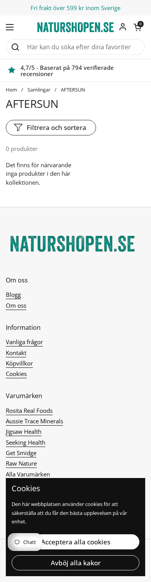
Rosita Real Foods (29, 410)
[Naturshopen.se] (75, 27)
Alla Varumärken (28, 474)
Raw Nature (21, 463)
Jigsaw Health (23, 431)
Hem (11, 89)
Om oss (16, 305)
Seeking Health (25, 442)
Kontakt (16, 353)
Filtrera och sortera (56, 127)
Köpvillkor (19, 363)
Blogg (13, 294)
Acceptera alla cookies (75, 541)
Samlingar (38, 89)
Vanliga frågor (24, 342)
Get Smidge (21, 453)
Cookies (16, 374)
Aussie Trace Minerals (34, 421)
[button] (137, 27)
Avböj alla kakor (76, 562)
